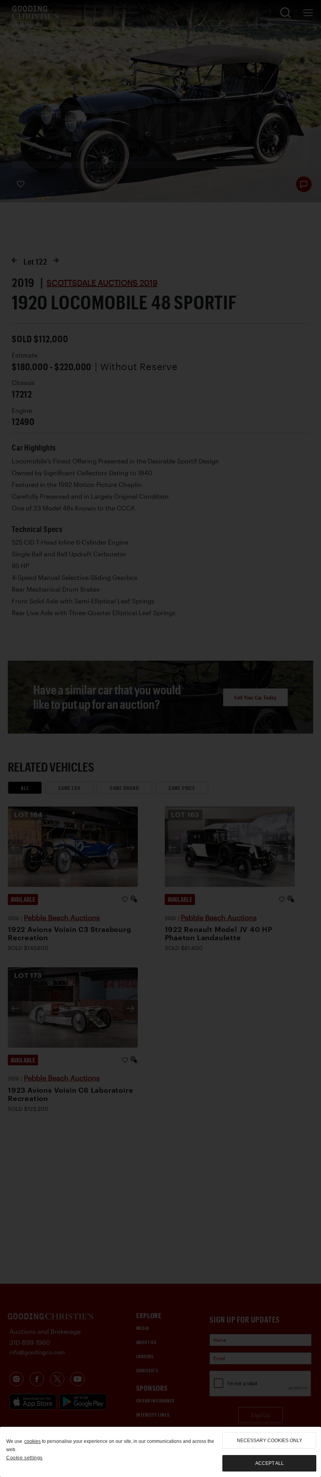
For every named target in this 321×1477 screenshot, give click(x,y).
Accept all (269, 1463)
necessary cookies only (269, 1440)
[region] (160, 1452)
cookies (32, 1441)
